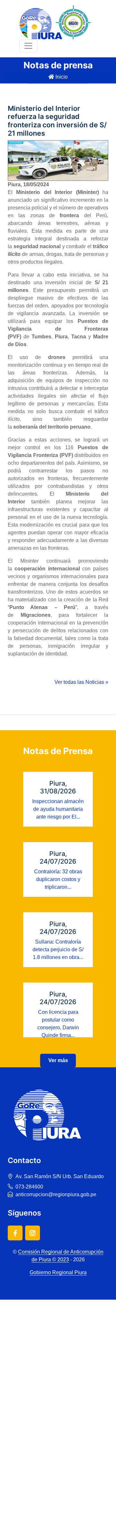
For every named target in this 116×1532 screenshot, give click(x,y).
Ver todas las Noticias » (81, 682)
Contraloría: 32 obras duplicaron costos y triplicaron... (58, 879)
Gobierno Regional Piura (58, 1272)
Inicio (61, 77)
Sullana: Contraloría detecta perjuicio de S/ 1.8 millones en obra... (58, 949)
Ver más (58, 1060)
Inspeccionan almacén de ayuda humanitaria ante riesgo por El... (58, 809)
